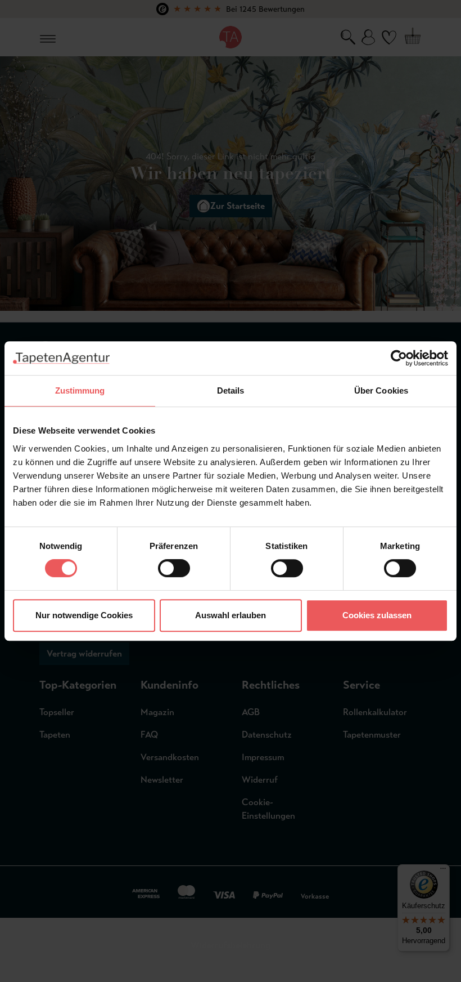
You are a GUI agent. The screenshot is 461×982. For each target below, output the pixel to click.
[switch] (174, 568)
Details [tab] (231, 390)
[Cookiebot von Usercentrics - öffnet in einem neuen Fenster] (399, 358)
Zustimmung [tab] (80, 390)
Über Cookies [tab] (381, 390)
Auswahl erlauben (230, 615)
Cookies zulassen (377, 615)
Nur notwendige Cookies (84, 615)
